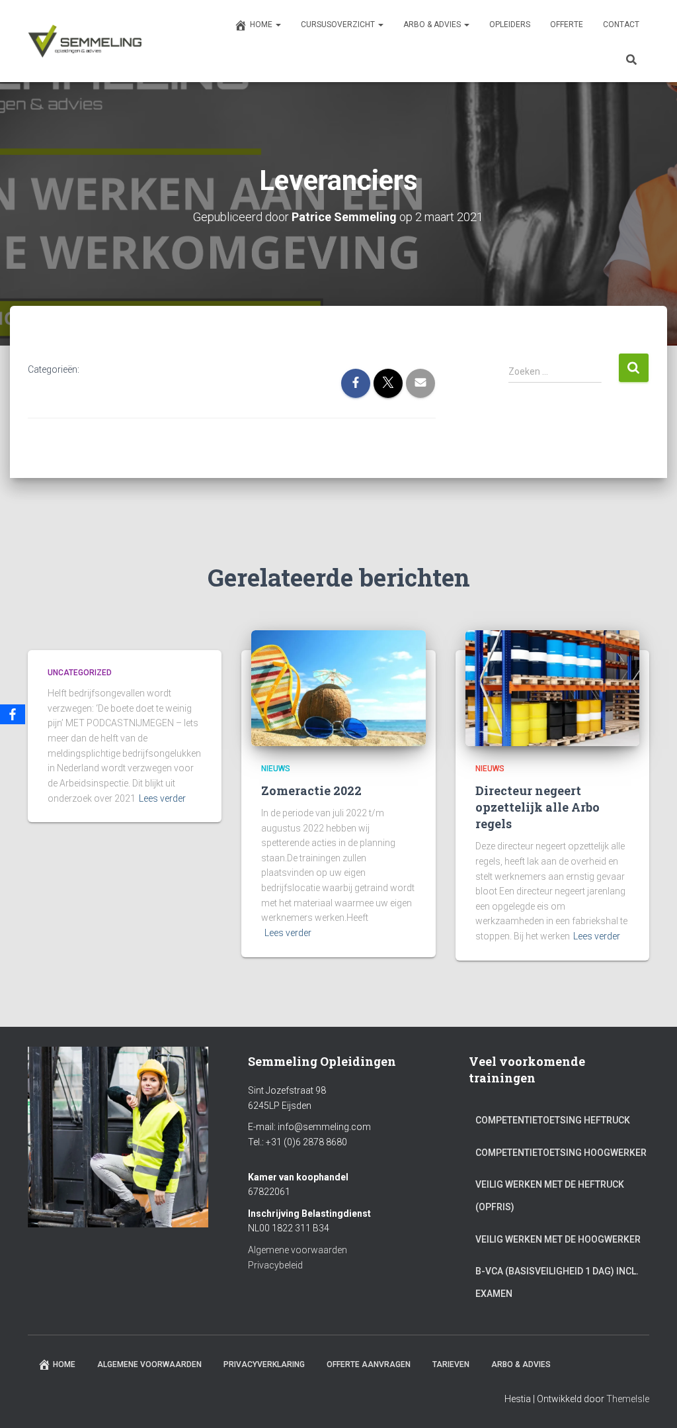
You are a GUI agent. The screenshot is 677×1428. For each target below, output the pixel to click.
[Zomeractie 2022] (338, 687)
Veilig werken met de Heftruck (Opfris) (549, 1195)
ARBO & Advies (433, 24)
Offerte (566, 24)
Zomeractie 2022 (311, 790)
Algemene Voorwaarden (149, 1364)
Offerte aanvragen (369, 1364)
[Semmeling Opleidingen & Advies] (84, 41)
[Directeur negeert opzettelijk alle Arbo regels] (552, 687)
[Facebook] (12, 714)
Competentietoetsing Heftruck (552, 1120)
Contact (621, 24)
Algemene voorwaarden (297, 1250)
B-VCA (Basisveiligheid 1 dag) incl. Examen (557, 1282)
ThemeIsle (627, 1399)
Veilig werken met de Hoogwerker (558, 1239)
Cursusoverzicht (339, 24)
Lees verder (162, 798)
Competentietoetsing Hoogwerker (561, 1152)
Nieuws (275, 768)
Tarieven (450, 1364)
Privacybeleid (275, 1265)
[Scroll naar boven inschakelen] (651, 1401)
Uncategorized (80, 672)
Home (262, 24)
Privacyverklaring (264, 1364)
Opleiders (509, 24)
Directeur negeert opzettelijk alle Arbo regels (537, 807)
